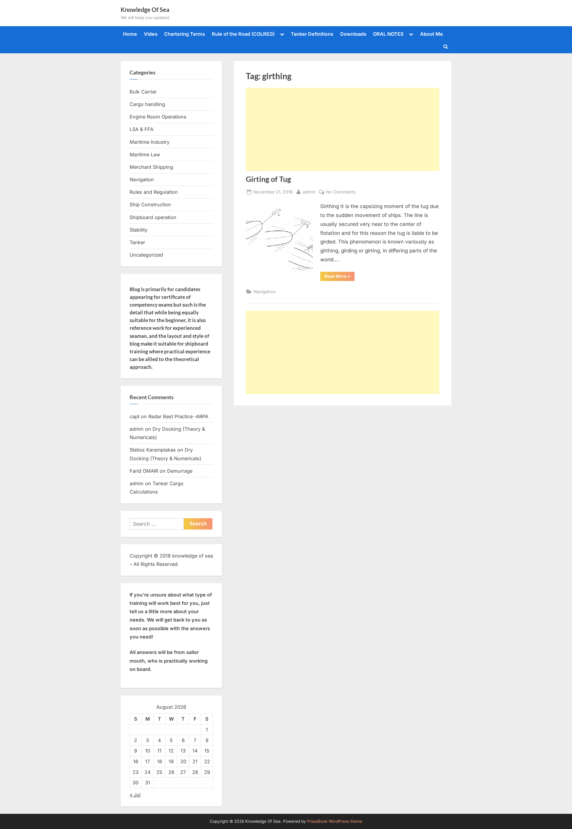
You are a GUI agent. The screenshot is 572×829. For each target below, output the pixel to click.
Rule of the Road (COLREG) (243, 34)
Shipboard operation (153, 217)
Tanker (137, 242)
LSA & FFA (141, 129)
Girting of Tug (268, 179)
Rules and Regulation (154, 192)
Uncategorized (146, 255)
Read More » (339, 277)
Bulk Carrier (143, 92)
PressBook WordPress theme (334, 821)
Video (151, 34)
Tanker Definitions (312, 34)
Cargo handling (147, 104)
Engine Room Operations (158, 117)
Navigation (265, 291)
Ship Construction (150, 204)
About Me (431, 34)
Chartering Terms (184, 34)
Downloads (353, 34)
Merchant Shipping (151, 167)
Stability (138, 230)
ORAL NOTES (388, 34)
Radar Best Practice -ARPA (178, 416)
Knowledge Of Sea (145, 9)
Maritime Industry (150, 142)
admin (309, 191)
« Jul (135, 795)
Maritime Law (145, 154)
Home (130, 34)
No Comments (341, 192)
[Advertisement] (342, 129)
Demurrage (179, 471)
